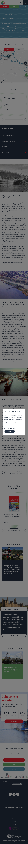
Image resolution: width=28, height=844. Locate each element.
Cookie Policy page (8, 424)
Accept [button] (9, 431)
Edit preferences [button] (9, 428)
